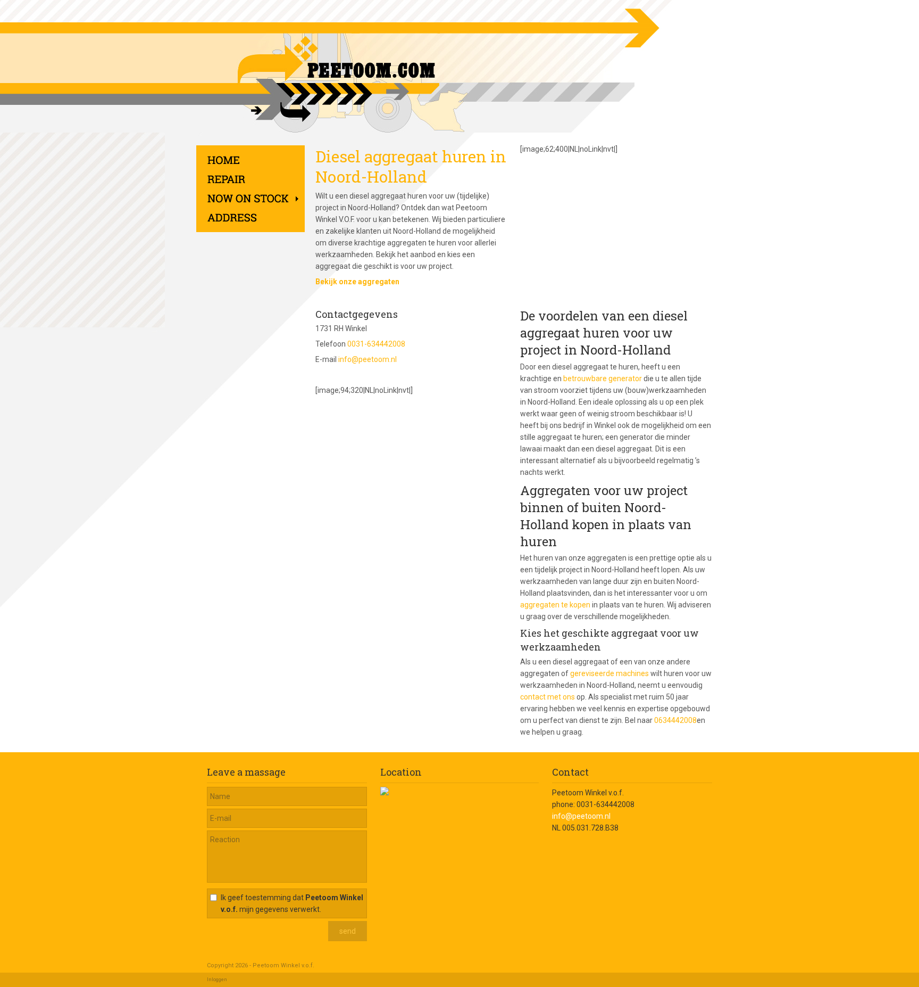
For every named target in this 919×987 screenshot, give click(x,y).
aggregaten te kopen (555, 605)
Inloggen (217, 979)
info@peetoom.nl (367, 359)
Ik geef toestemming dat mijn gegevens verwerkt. (292, 903)
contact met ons (547, 697)
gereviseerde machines (609, 673)
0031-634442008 (376, 344)
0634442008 (675, 720)
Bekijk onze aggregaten (357, 281)
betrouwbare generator (602, 378)
